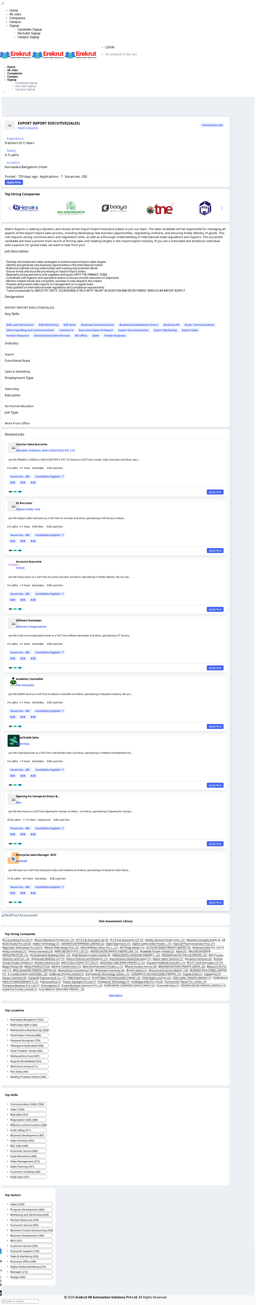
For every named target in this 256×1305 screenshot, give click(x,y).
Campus (15, 22)
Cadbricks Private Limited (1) (66, 974)
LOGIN (109, 47)
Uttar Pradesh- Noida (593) (26, 1051)
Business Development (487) (27, 1135)
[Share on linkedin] (20, 491)
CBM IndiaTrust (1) (79, 978)
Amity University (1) (15, 951)
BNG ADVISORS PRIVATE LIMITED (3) (34, 970)
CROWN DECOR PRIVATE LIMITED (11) (203, 985)
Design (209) (18, 1277)
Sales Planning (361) (22, 1166)
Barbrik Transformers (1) (66, 966)
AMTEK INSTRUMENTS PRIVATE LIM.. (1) (114, 951)
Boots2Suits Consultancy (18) (76, 970)
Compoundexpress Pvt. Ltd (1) (21, 985)
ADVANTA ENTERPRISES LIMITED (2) (83, 943)
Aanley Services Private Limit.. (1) (165, 940)
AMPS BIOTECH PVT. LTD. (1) (72, 951)
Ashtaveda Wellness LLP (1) (48, 959)
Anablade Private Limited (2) (157, 951)
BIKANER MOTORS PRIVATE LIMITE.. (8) (182, 966)
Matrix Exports (28, 128)
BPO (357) (16, 1240)
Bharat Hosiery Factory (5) (141, 966)
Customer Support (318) (25, 1251)
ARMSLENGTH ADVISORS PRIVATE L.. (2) (136, 955)
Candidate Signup (30, 29)
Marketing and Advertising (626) (30, 1214)
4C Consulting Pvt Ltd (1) (18, 940)
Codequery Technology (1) (114, 981)
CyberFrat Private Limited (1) (20, 989)
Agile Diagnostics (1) (118, 943)
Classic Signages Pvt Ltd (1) (79, 981)
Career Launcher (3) (14, 978)
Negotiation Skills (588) (24, 1120)
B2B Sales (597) (19, 1114)
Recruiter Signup (29, 33)
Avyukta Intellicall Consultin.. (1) (166, 962)
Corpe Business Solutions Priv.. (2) (82, 985)
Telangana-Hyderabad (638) (27, 1045)
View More (115, 995)
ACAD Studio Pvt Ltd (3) (17, 943)
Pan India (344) (19, 1071)
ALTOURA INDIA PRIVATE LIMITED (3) (168, 947)
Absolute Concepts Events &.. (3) (206, 940)
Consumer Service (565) (24, 1225)
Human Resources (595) (25, 1220)
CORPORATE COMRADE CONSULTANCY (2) (129, 985)
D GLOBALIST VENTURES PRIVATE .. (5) (61, 989)
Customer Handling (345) (25, 1171)
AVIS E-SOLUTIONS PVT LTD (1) (79, 962)
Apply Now (14, 182)
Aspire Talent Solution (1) (168, 959)
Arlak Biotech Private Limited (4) (91, 955)
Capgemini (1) (212, 974)
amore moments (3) (41, 951)
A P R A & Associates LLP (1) (126, 940)
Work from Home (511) (24, 1066)
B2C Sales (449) (19, 1145)
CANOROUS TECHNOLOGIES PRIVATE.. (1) (156, 974)
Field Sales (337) (20, 1177)
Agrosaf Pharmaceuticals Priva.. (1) (194, 943)
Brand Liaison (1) (137, 970)
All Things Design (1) (132, 947)
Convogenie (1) (50, 985)
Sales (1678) (17, 1204)
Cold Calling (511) (21, 1130)
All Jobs (15, 14)
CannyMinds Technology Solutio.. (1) (108, 974)
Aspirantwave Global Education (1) (130, 959)
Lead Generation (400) (24, 1156)
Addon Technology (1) (46, 943)
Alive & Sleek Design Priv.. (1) (62, 947)
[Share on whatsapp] (15, 491)
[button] (221, 208)
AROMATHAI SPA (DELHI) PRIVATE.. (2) (184, 955)
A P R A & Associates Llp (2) (92, 940)
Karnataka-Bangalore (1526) (27, 1019)
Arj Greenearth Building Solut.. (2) (50, 955)
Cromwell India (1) (168, 985)
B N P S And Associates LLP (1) (205, 962)
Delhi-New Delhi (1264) (24, 1025)
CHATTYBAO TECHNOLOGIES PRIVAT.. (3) (116, 978)
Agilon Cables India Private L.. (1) (152, 943)
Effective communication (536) (29, 1125)
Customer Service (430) (24, 1151)
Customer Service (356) (24, 1246)
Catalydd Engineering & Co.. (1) (47, 978)
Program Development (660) (27, 1209)
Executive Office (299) (23, 1261)
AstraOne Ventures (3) (198, 959)
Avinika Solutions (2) (47, 962)
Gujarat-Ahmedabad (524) (26, 1061)
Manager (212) (19, 1272)
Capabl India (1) (192, 974)
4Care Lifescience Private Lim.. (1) (54, 940)
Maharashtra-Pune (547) (25, 1056)
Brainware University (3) (110, 970)
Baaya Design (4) (13, 966)
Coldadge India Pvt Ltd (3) (147, 981)
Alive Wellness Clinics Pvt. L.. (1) (99, 947)
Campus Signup (28, 37)
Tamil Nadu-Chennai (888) (26, 1035)
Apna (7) (181, 951)
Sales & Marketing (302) (25, 1256)
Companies (17, 18)
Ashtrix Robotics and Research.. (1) (87, 959)
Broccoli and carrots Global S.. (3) (168, 970)
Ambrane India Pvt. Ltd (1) (208, 947)
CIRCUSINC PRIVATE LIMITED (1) (192, 978)
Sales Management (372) (25, 1161)
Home (14, 10)
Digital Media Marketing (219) (28, 1266)
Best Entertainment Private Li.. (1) (103, 966)
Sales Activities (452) (22, 1140)
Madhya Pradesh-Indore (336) (28, 1077)
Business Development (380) (27, 1235)
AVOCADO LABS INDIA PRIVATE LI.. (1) (122, 962)
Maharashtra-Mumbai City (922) (29, 1030)
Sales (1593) (17, 1109)
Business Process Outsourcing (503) (32, 1230)
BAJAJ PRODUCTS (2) (37, 966)
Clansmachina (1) (50, 981)
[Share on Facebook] (10, 491)
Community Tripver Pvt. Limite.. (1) (185, 981)
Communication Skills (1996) (27, 1104)
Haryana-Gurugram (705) (25, 1040)
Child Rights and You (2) (156, 978)
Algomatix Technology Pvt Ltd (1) (23, 947)
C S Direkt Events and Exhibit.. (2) (27, 974)
